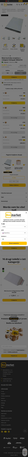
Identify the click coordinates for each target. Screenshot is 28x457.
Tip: (2, 223)
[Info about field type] (3, 223)
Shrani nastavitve (14, 243)
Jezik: (2, 230)
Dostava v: (3, 236)
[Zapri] (26, 213)
